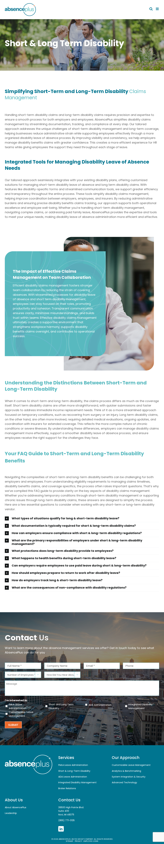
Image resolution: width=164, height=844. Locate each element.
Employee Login (90, 841)
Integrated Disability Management (140, 706)
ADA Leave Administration (72, 776)
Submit (13, 725)
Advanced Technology (124, 782)
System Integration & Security (128, 776)
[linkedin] (61, 829)
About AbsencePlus (15, 807)
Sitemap (69, 841)
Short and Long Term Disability (61, 706)
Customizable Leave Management (21, 714)
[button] (82, 518)
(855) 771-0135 (66, 820)
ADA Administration (100, 705)
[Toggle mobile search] (151, 9)
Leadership (11, 813)
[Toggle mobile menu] (157, 9)
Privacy (78, 841)
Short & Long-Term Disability (74, 771)
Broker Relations (67, 788)
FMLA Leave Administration (17, 706)
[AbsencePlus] (28, 756)
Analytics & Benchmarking (126, 771)
